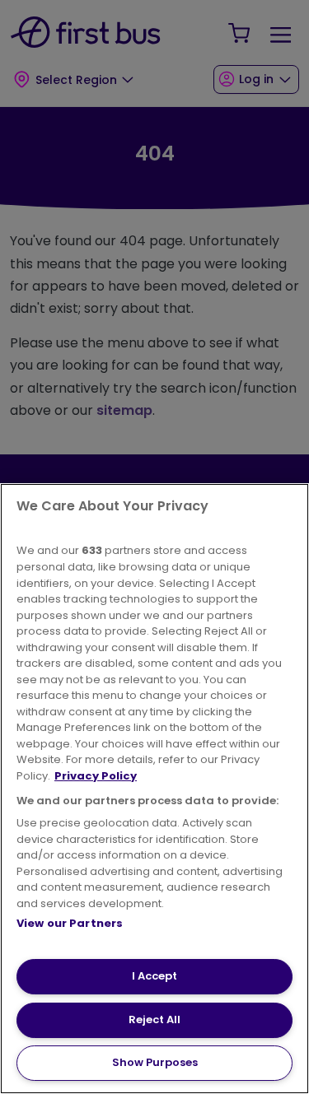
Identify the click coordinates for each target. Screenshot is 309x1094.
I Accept (154, 976)
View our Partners (69, 923)
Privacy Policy (95, 776)
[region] (154, 788)
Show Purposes (155, 1062)
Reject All (154, 1019)
